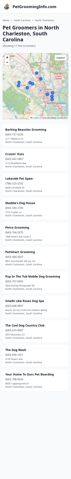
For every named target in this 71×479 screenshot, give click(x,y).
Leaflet (35, 117)
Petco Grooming (17, 227)
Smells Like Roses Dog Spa (24, 301)
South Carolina (22, 20)
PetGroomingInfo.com (34, 6)
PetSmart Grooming (20, 252)
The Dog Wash (15, 350)
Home (6, 20)
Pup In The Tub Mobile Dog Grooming (32, 276)
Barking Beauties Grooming (25, 129)
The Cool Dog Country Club (24, 325)
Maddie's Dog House (20, 203)
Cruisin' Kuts (14, 154)
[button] (47, 94)
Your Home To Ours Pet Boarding (29, 374)
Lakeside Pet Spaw (19, 178)
